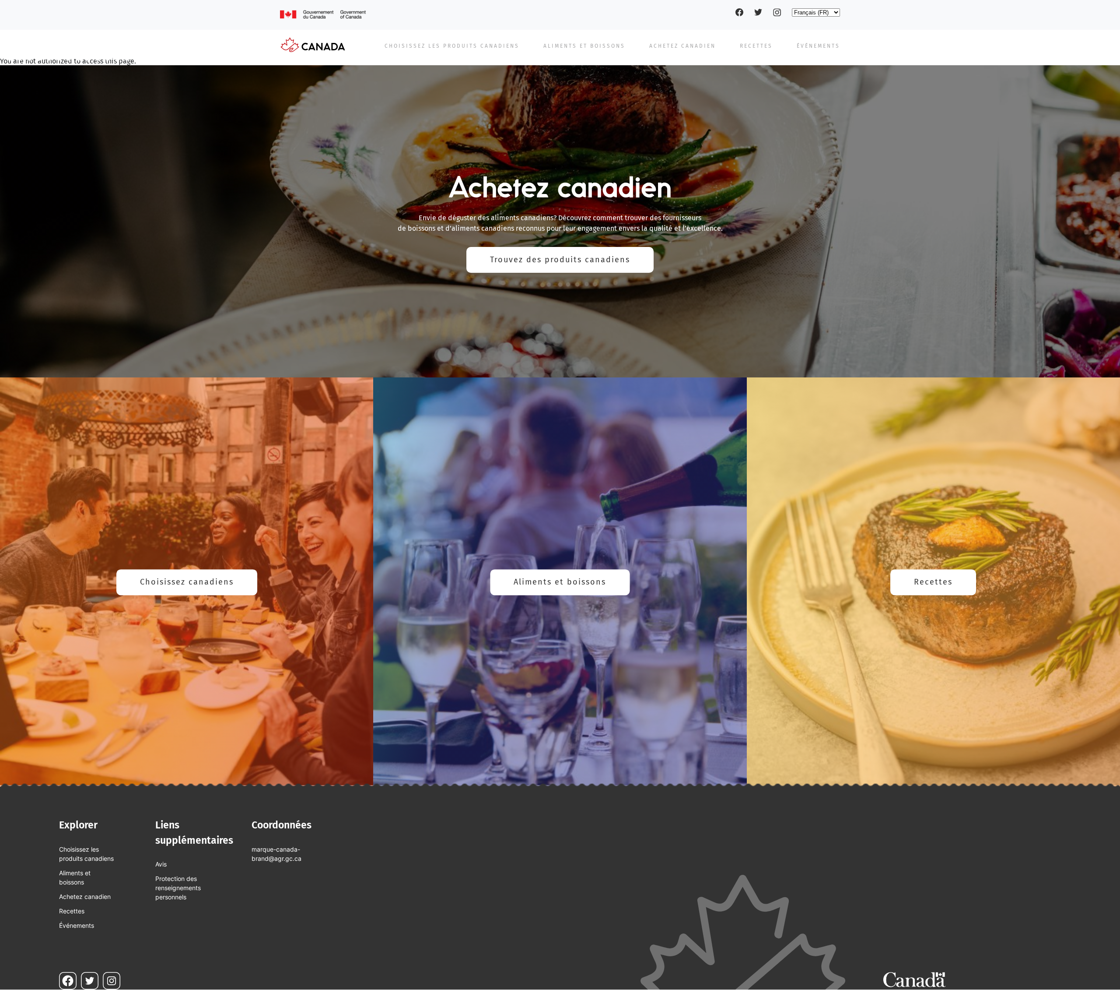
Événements (818, 46)
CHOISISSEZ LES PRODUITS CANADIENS (452, 46)
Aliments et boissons (560, 582)
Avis (161, 864)
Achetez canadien (682, 46)
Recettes (933, 582)
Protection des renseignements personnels (178, 888)
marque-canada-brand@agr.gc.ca (276, 854)
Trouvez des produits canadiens (560, 259)
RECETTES (756, 46)
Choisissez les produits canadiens (86, 854)
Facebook (739, 12)
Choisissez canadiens (187, 582)
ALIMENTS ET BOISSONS (584, 46)
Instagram (777, 12)
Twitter (758, 12)
